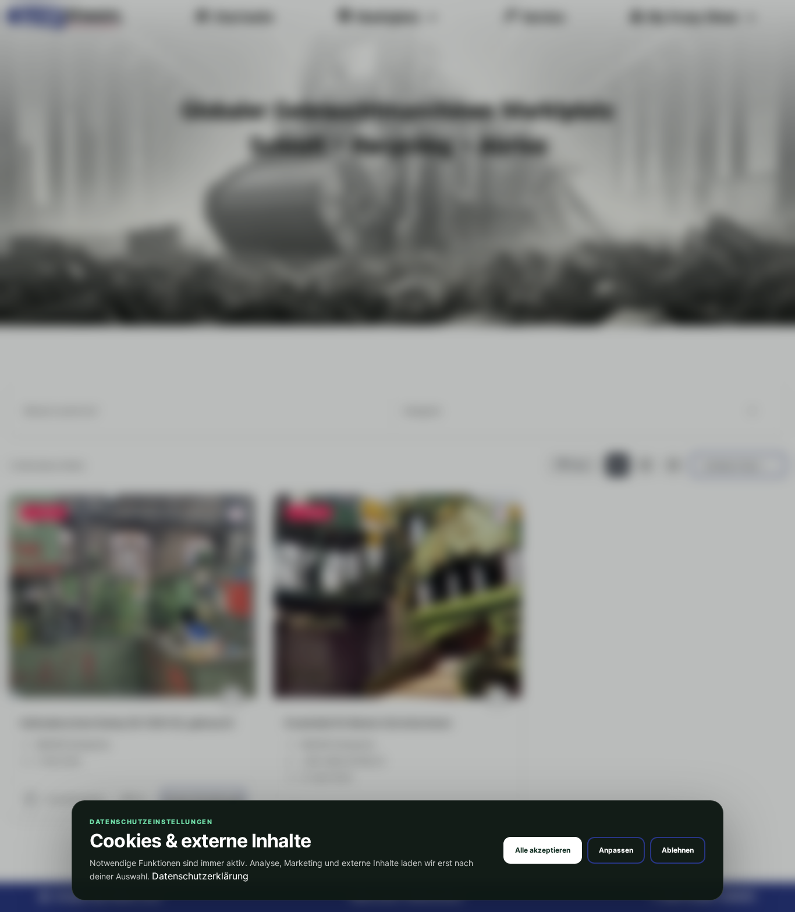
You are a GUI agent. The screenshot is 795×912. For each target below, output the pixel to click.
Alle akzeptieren (542, 850)
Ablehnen (678, 850)
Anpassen (616, 850)
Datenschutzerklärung (200, 876)
